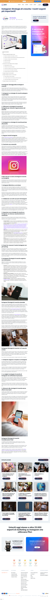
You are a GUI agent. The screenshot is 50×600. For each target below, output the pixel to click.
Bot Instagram (13, 572)
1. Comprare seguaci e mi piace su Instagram (9, 76)
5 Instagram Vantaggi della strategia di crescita (9, 54)
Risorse (35, 4)
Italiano (1, 599)
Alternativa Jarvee (23, 583)
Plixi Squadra (13, 17)
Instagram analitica (14, 576)
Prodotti (19, 4)
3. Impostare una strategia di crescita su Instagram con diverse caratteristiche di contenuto (14, 68)
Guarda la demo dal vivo (17, 547)
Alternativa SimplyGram (24, 572)
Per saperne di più (6, 478)
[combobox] (2, 599)
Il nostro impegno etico (34, 572)
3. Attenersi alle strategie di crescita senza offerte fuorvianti (11, 79)
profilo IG (10, 204)
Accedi (39, 4)
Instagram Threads (6, 279)
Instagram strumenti (14, 575)
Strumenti (26, 4)
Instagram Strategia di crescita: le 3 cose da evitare (9, 74)
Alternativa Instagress (24, 584)
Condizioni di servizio (21, 595)
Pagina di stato (33, 578)
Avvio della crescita (36, 41)
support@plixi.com (4, 572)
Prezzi (23, 4)
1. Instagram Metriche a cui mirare (8, 65)
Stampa (32, 576)
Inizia (45, 4)
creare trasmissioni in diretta (18, 232)
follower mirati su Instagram (8, 137)
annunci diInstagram (17, 314)
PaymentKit (18, 593)
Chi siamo (31, 4)
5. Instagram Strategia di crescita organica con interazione (11, 71)
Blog (31, 575)
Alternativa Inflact (23, 586)
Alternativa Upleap (23, 579)
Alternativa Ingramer (24, 575)
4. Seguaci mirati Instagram (7, 60)
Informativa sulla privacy (27, 595)
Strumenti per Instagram (44, 575)
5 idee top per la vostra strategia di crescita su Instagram (10, 63)
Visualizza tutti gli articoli (43, 459)
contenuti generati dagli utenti (15, 308)
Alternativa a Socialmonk (24, 580)
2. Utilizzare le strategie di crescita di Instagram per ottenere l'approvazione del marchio (14, 57)
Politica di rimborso (34, 595)
